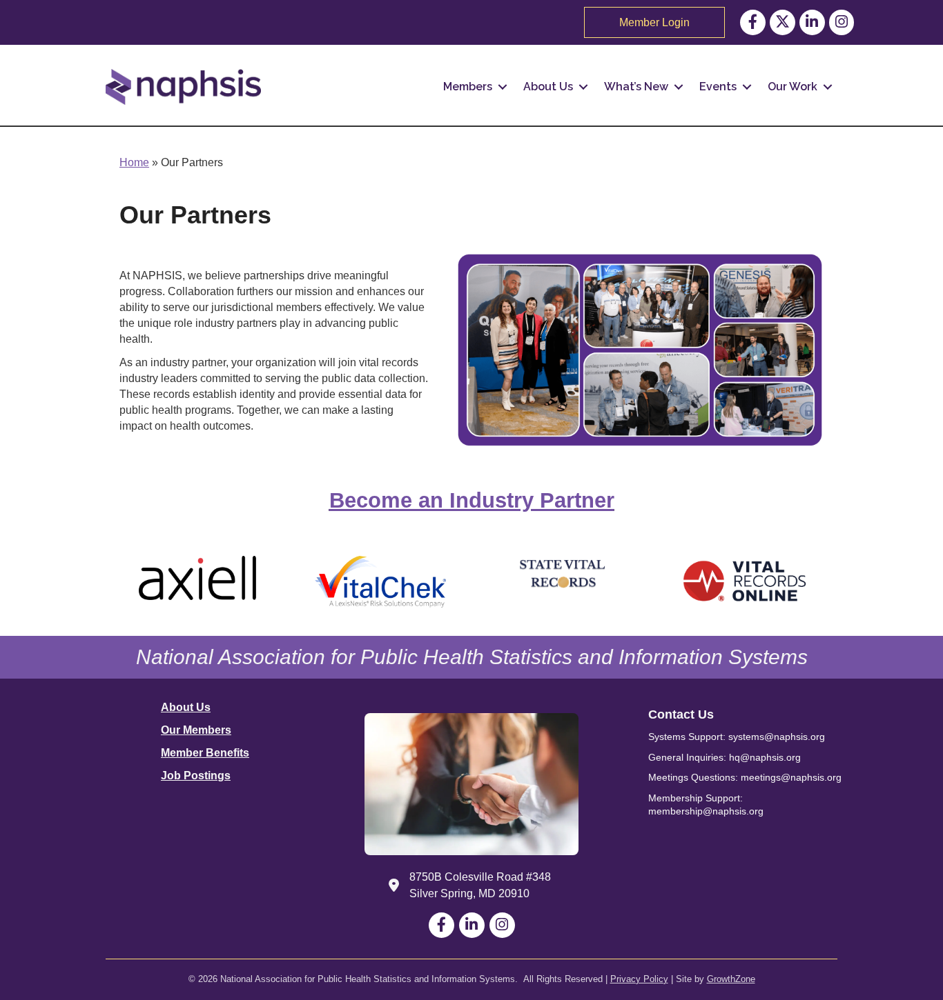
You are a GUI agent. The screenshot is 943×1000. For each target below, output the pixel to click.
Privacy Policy (639, 979)
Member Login (654, 22)
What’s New (636, 86)
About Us (548, 86)
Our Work (792, 86)
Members (467, 86)
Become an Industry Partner (471, 500)
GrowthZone (731, 979)
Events (718, 86)
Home (134, 162)
